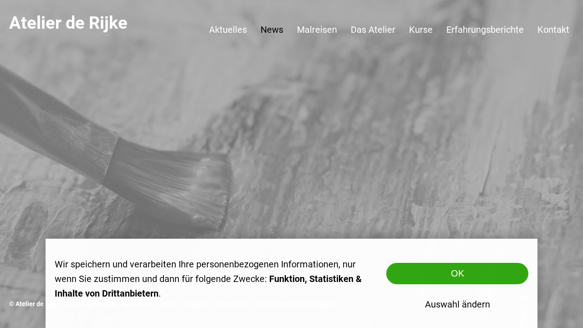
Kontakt (553, 29)
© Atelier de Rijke (34, 304)
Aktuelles (228, 29)
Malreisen (317, 29)
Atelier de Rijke (68, 23)
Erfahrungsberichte (485, 29)
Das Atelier (373, 29)
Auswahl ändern (457, 304)
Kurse (421, 29)
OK (457, 273)
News (272, 29)
